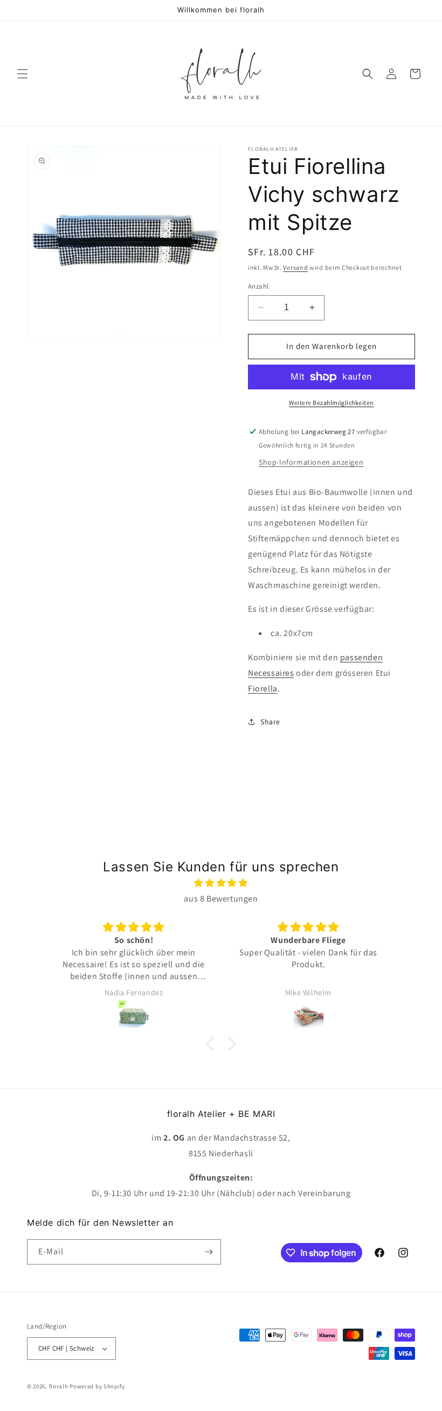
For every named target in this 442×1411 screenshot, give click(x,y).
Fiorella (263, 688)
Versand (295, 267)
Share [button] (270, 722)
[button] (22, 74)
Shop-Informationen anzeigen (311, 462)
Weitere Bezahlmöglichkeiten (331, 403)
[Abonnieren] (208, 1252)
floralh (58, 1386)
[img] (221, 883)
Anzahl (258, 286)
